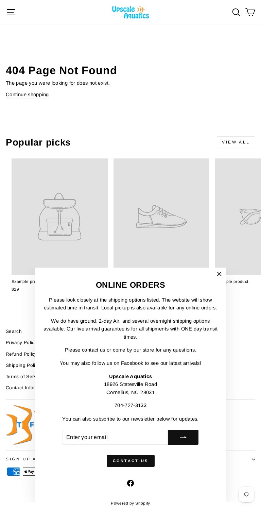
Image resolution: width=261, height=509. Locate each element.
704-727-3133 (130, 405)
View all (236, 142)
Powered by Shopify (130, 503)
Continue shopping (27, 94)
